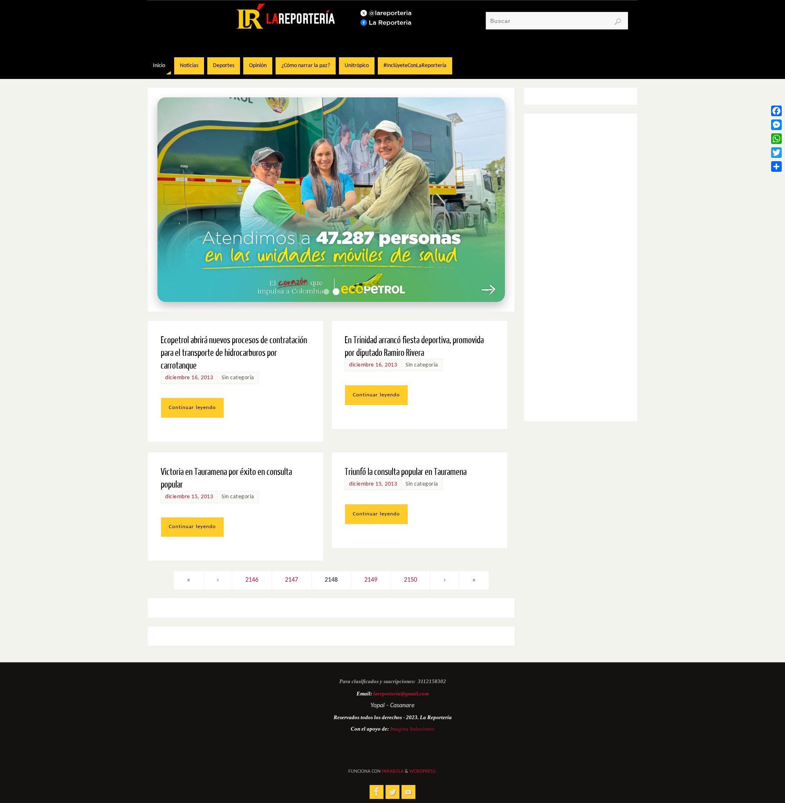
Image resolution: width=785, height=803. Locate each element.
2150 (410, 580)
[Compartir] (776, 166)
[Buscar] (618, 22)
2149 (370, 580)
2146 (251, 580)
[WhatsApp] (776, 139)
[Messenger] (776, 125)
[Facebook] (776, 111)
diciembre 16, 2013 (189, 377)
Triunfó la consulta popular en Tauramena (406, 472)
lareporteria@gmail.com (401, 694)
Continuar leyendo (192, 407)
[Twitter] (776, 153)
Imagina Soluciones (412, 729)
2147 (291, 580)
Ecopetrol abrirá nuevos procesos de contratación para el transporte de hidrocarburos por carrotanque (234, 353)
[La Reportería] (377, 792)
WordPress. (423, 771)
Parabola (393, 771)
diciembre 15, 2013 (189, 496)
